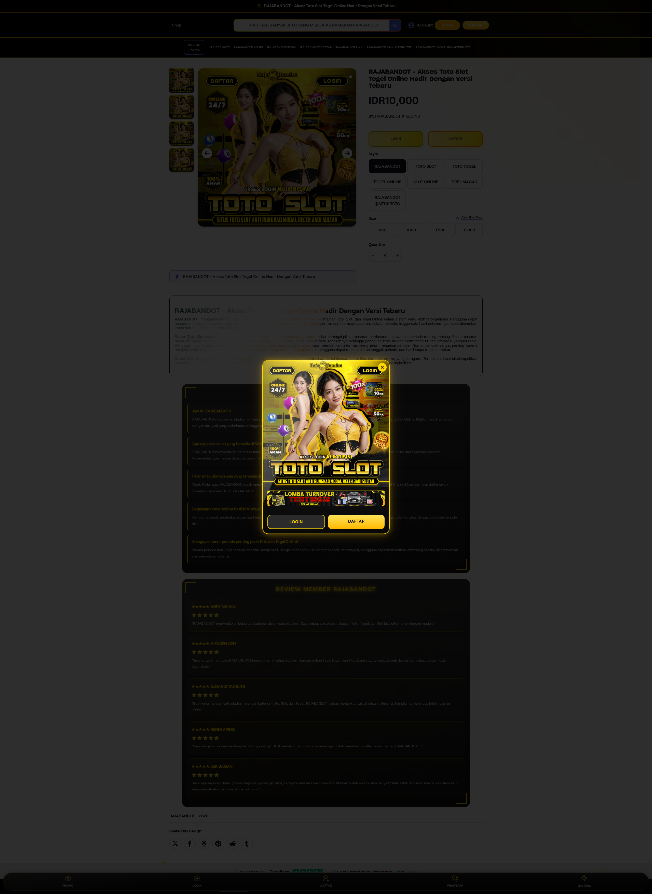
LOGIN (296, 522)
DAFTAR (356, 521)
